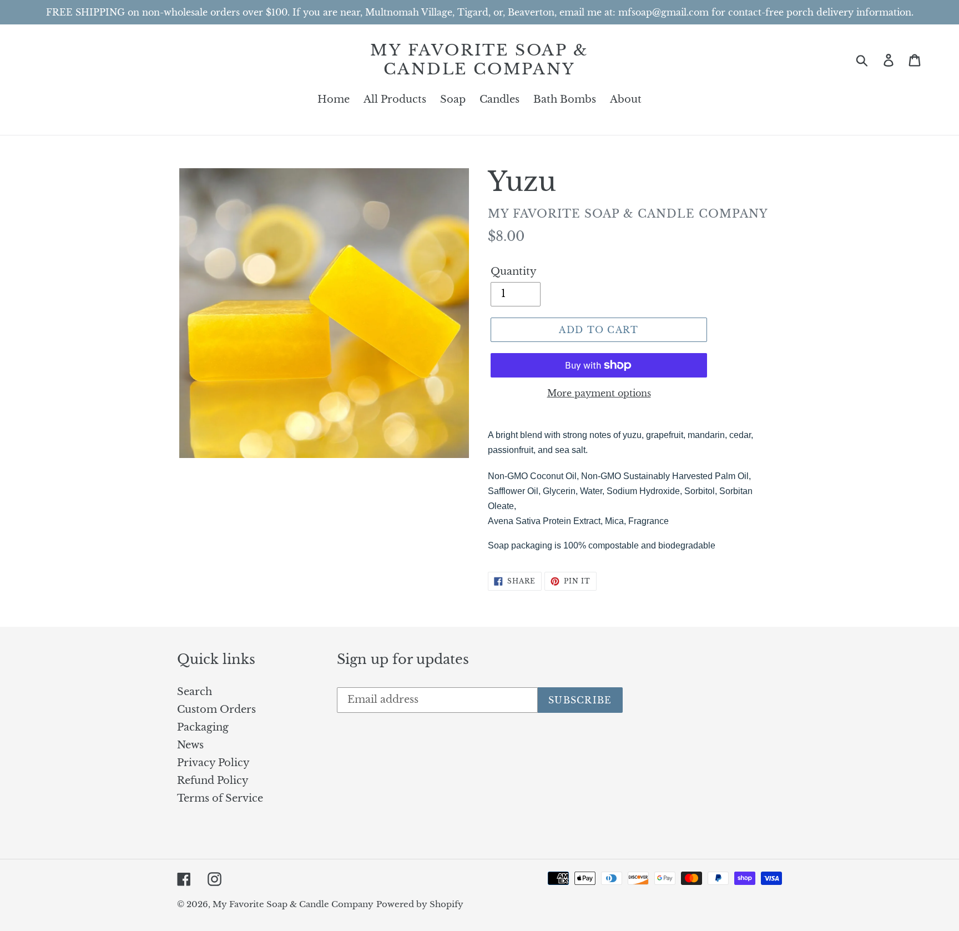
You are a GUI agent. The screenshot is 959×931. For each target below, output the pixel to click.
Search (194, 692)
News (190, 745)
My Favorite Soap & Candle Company (479, 59)
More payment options (599, 393)
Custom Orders (216, 709)
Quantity (514, 271)
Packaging (203, 727)
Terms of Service (220, 798)
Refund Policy (213, 780)
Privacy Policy (213, 763)
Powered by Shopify (419, 904)
